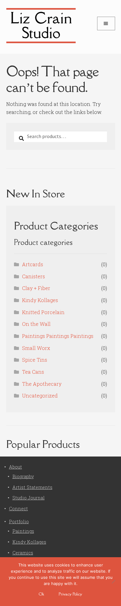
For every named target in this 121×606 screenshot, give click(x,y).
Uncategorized (40, 395)
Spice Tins (34, 359)
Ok (41, 594)
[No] (113, 582)
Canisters (33, 276)
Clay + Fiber (36, 288)
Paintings (23, 531)
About (15, 467)
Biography (23, 476)
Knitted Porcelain (43, 312)
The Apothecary (41, 384)
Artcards (32, 264)
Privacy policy (70, 594)
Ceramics (22, 553)
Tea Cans (33, 371)
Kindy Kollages (40, 300)
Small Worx (36, 348)
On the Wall (36, 324)
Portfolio (19, 521)
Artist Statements (32, 487)
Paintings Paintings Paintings (57, 336)
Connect (18, 508)
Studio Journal (28, 498)
